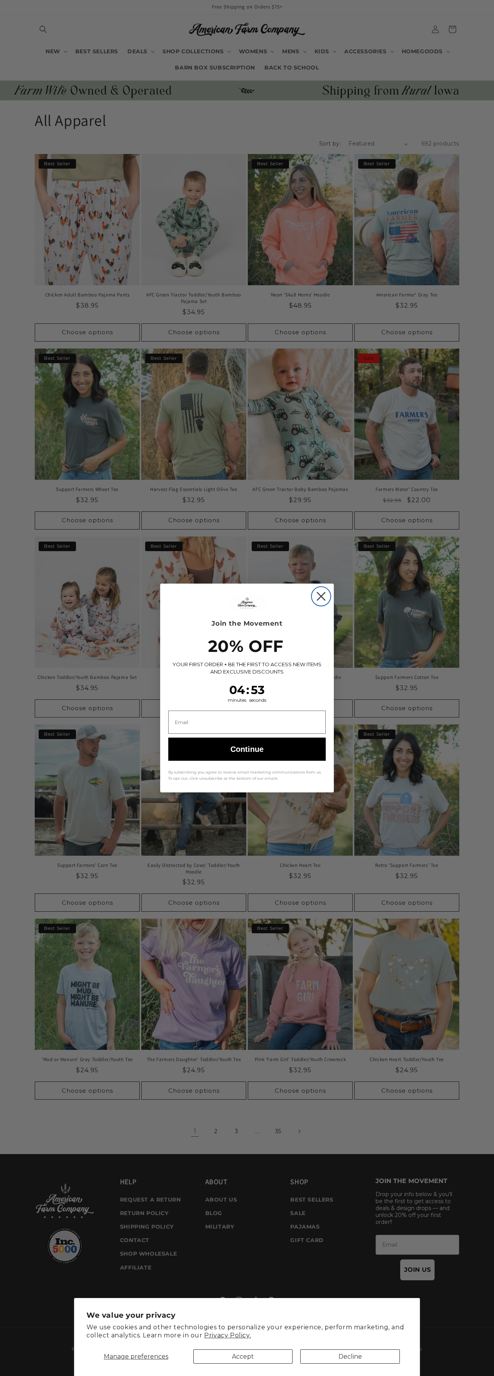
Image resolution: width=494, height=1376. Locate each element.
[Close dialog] (321, 596)
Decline (350, 1356)
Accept (243, 1356)
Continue (247, 749)
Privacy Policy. (227, 1335)
